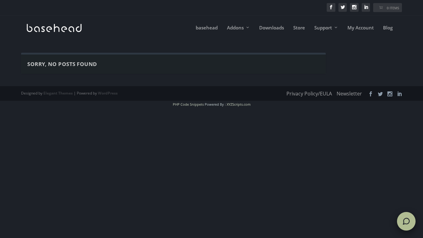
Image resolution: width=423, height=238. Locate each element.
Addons (235, 28)
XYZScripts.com (239, 104)
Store (299, 28)
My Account (360, 28)
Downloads (271, 28)
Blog (388, 28)
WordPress (108, 93)
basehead (207, 28)
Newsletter (349, 93)
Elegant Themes (58, 93)
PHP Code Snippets (188, 104)
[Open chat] (406, 221)
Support (323, 28)
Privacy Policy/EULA (309, 93)
